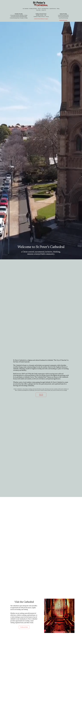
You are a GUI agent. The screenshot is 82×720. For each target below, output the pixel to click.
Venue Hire (38, 10)
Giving (58, 8)
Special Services (52, 8)
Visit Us (39, 8)
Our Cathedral (25, 8)
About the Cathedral (41, 395)
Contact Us (43, 10)
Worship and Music (33, 8)
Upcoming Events (45, 8)
